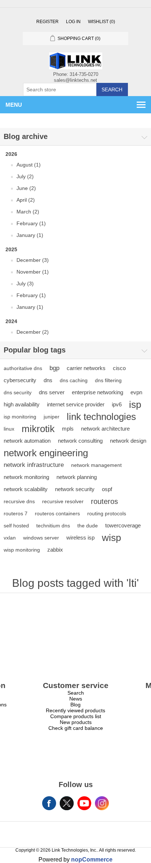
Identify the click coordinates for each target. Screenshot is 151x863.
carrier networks (86, 368)
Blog (75, 704)
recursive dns (19, 501)
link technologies (101, 417)
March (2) (27, 212)
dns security (18, 392)
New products (76, 722)
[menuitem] (75, 693)
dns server (52, 392)
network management (96, 465)
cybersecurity (20, 380)
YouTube (84, 803)
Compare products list (75, 716)
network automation (27, 441)
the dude (87, 526)
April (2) (25, 200)
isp (135, 404)
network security (75, 489)
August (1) (28, 165)
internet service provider (75, 404)
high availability (22, 404)
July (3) (25, 283)
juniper (51, 417)
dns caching (74, 380)
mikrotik (38, 429)
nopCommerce (92, 859)
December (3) (32, 260)
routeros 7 (15, 513)
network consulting (80, 441)
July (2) (25, 176)
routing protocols (106, 513)
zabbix (55, 549)
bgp (54, 368)
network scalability (26, 489)
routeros (104, 501)
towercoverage (123, 525)
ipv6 (117, 404)
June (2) (26, 188)
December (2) (32, 332)
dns (48, 380)
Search (112, 89)
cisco (119, 368)
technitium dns (53, 526)
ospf (107, 489)
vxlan (10, 538)
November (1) (32, 272)
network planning (76, 477)
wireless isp (80, 537)
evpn (136, 392)
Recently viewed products (75, 710)
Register (47, 21)
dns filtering (108, 380)
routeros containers (57, 513)
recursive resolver (63, 501)
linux (9, 429)
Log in (73, 21)
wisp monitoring (22, 550)
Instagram (102, 803)
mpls (68, 428)
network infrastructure (34, 464)
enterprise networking (97, 392)
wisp (111, 538)
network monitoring (26, 477)
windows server (41, 538)
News (75, 699)
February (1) (31, 223)
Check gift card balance (75, 728)
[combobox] (59, 89)
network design (128, 441)
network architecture (105, 428)
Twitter (67, 803)
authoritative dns (23, 368)
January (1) (29, 235)
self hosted (16, 526)
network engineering (46, 453)
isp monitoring (20, 417)
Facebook (49, 803)
